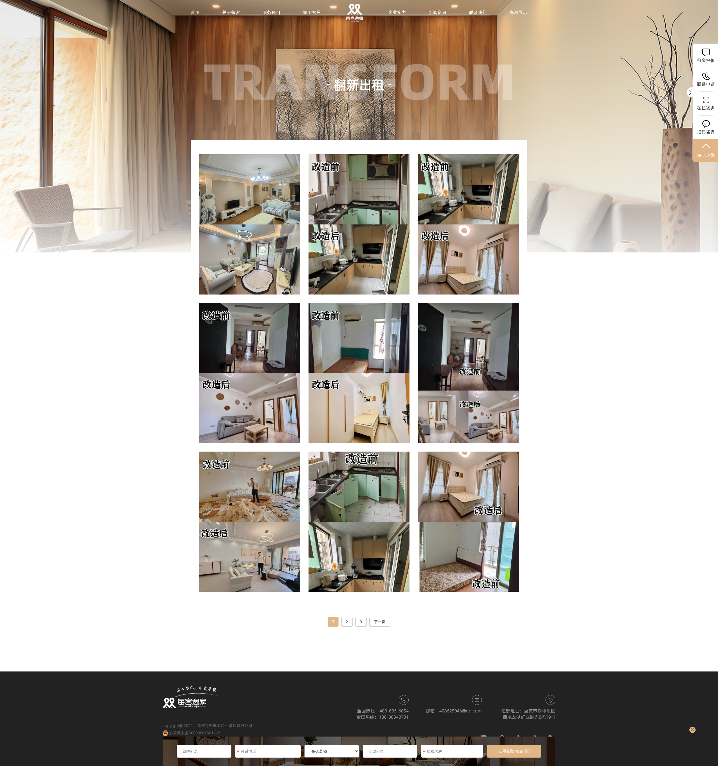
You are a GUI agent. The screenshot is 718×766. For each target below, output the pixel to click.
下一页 (380, 622)
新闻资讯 (438, 12)
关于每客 (231, 12)
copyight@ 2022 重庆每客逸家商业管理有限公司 (207, 725)
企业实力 (397, 12)
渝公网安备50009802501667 (194, 733)
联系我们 (478, 12)
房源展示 (518, 12)
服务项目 (271, 12)
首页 (195, 12)
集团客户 (312, 12)
